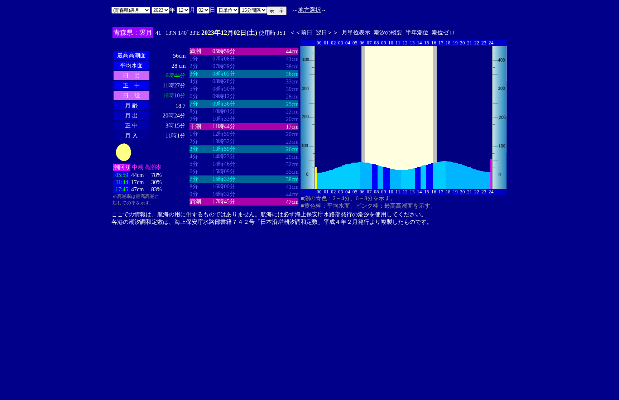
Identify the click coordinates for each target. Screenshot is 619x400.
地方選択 (309, 10)
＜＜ (295, 32)
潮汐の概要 (388, 32)
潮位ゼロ (443, 32)
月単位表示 (356, 32)
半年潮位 (417, 32)
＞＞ (333, 32)
